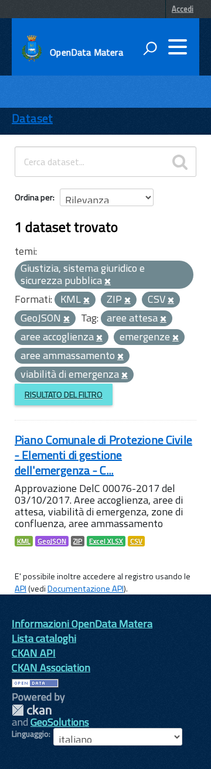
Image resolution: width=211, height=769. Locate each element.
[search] (180, 161)
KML (23, 541)
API (20, 588)
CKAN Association (51, 667)
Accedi (182, 9)
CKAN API (34, 653)
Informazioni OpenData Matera (82, 623)
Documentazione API (85, 588)
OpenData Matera (86, 52)
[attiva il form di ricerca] (150, 48)
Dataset (32, 118)
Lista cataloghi (44, 638)
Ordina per (34, 197)
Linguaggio (30, 734)
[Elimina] (107, 281)
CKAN (32, 710)
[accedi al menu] (177, 46)
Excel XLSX (106, 541)
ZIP (77, 541)
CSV (136, 541)
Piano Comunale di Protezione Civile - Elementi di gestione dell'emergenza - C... (103, 454)
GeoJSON (52, 541)
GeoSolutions (59, 722)
